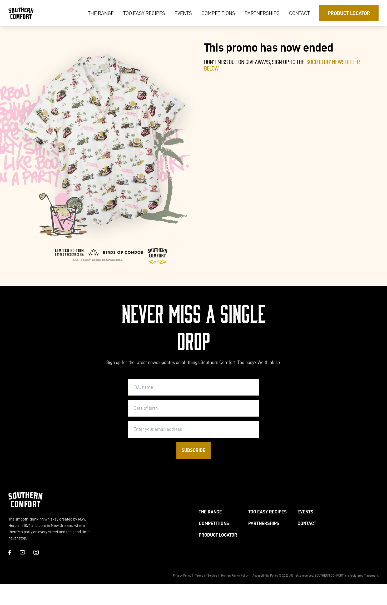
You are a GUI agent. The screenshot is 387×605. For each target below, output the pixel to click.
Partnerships (262, 13)
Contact (299, 13)
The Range (101, 13)
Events (183, 13)
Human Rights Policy (235, 575)
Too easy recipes (144, 13)
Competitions (218, 13)
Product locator (349, 13)
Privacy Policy (182, 575)
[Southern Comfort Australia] (21, 13)
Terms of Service (206, 575)
